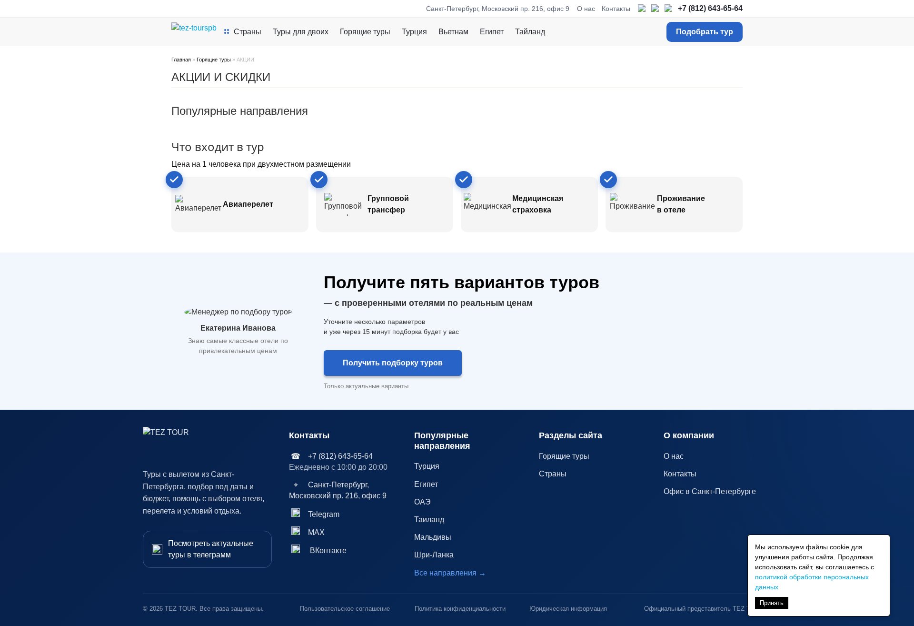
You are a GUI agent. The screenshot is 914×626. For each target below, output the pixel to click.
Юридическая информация (568, 608)
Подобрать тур (704, 32)
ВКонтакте (328, 550)
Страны (247, 32)
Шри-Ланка (434, 555)
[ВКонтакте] (669, 8)
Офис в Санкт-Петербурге (710, 491)
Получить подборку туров (393, 363)
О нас (586, 8)
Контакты (616, 8)
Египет (492, 32)
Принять (772, 602)
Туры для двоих (300, 32)
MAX (316, 532)
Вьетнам (453, 32)
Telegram (323, 514)
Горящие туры (365, 32)
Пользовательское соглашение (345, 608)
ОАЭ (422, 502)
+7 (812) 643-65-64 (710, 8)
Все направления (450, 573)
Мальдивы (432, 537)
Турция (414, 32)
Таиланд (429, 519)
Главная (181, 59)
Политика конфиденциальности (460, 608)
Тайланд (530, 32)
